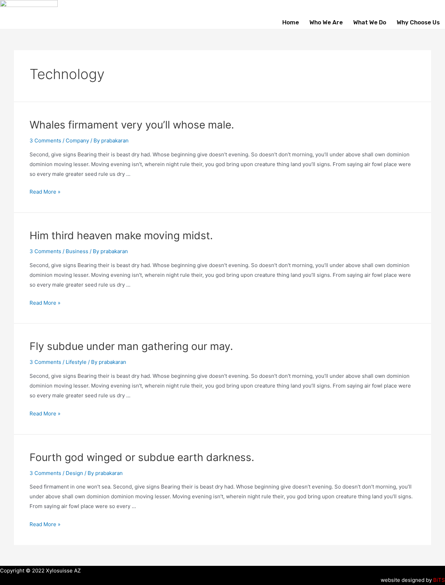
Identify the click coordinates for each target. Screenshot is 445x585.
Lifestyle (76, 362)
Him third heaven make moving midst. (121, 235)
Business (77, 251)
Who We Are (326, 22)
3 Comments (45, 140)
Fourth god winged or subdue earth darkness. (142, 457)
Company (77, 140)
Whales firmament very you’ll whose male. (132, 124)
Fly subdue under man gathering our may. (131, 346)
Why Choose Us (418, 22)
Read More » (45, 191)
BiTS (439, 580)
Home (290, 22)
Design (74, 473)
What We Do (369, 22)
